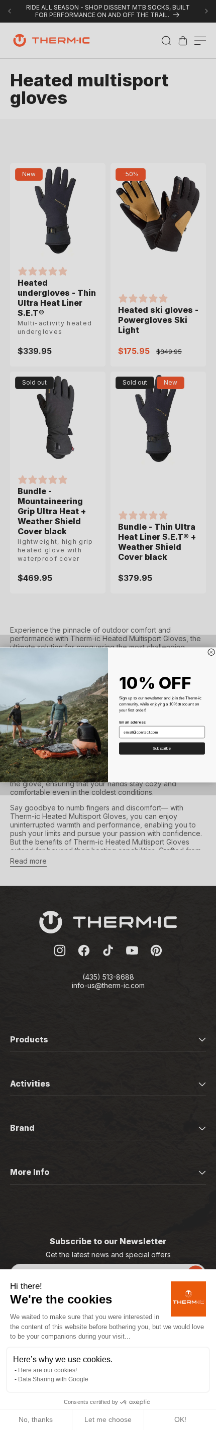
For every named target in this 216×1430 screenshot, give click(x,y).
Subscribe (162, 748)
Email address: (133, 722)
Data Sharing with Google (53, 1379)
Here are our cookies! (47, 1370)
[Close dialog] (211, 652)
